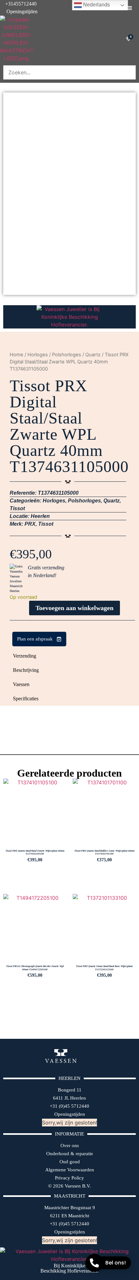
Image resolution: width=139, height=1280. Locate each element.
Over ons (69, 1145)
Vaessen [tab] (21, 684)
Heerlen (40, 516)
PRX (30, 524)
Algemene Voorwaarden (69, 1169)
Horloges (37, 355)
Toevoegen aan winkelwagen (74, 607)
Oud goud (69, 1161)
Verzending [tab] (24, 656)
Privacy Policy (69, 1177)
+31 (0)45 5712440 (69, 1106)
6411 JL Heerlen (69, 1098)
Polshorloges (66, 355)
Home (16, 355)
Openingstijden (18, 11)
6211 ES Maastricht (69, 1215)
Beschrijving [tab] (26, 670)
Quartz (93, 355)
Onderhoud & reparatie (69, 1153)
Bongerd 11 (69, 1089)
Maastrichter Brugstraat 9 (69, 1207)
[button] (129, 8)
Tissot (17, 508)
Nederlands (96, 4)
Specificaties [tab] (25, 698)
